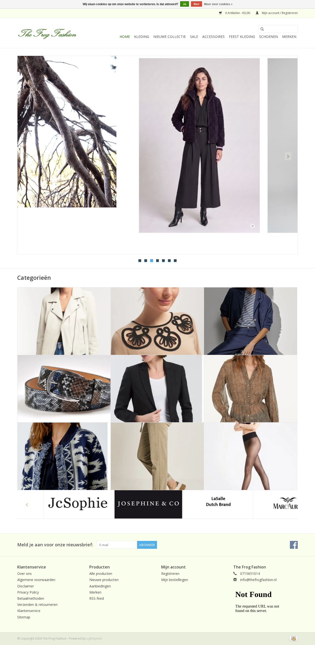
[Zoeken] (262, 29)
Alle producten (100, 573)
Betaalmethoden (30, 598)
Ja (184, 4)
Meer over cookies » (218, 4)
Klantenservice (28, 610)
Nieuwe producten (104, 579)
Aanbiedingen (100, 586)
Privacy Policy (28, 592)
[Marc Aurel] (262, 504)
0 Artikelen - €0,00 (237, 13)
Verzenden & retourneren (37, 604)
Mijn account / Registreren (279, 13)
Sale (194, 36)
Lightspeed (94, 638)
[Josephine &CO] (122, 504)
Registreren (170, 573)
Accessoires (213, 36)
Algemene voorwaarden (36, 579)
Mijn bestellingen (174, 579)
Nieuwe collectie (169, 36)
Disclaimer (25, 586)
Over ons (24, 573)
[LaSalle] (192, 504)
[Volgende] (288, 156)
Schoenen (268, 36)
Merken (289, 36)
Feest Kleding (242, 36)
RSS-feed (96, 598)
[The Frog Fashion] (47, 33)
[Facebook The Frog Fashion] (294, 545)
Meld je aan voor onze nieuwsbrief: (55, 544)
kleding (141, 36)
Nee (196, 4)
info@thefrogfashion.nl (258, 579)
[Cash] (293, 638)
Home (125, 36)
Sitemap (23, 617)
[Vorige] (27, 156)
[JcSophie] (52, 504)
